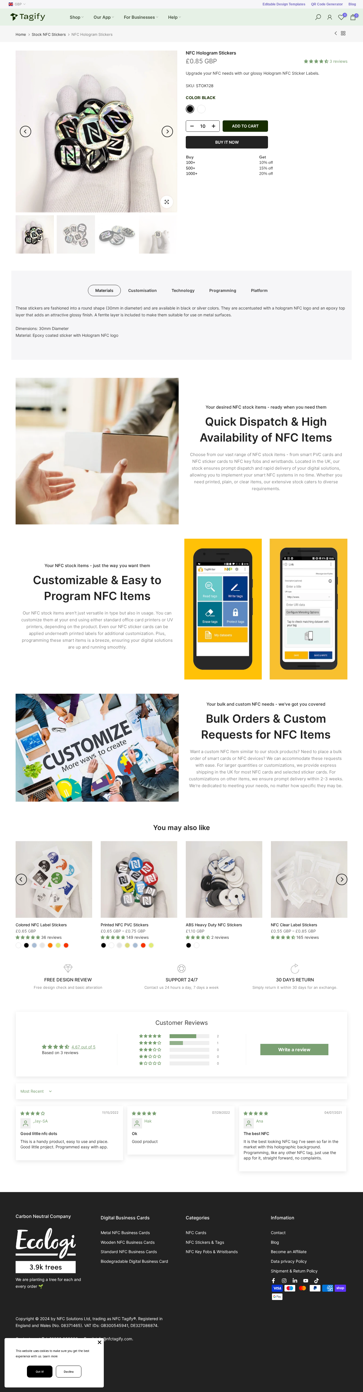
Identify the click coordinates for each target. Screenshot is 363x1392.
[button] (317, 61)
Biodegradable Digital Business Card (134, 1261)
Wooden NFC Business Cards (128, 1242)
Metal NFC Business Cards (125, 1232)
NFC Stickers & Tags (205, 1242)
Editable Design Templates (284, 4)
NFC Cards (196, 1232)
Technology (183, 290)
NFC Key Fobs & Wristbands (212, 1251)
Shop (75, 17)
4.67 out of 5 (83, 1046)
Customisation (142, 290)
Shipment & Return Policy (294, 1270)
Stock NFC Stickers (49, 34)
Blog (352, 4)
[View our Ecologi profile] (46, 1250)
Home (21, 34)
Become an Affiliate (289, 1251)
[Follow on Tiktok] (316, 1280)
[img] (32, 1113)
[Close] (99, 1342)
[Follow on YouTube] (305, 1280)
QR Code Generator (327, 4)
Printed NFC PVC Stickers (125, 924)
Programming (222, 290)
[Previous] (25, 131)
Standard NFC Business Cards (129, 1251)
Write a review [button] (294, 1049)
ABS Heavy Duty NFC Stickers (214, 924)
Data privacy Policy (289, 1261)
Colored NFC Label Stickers (41, 924)
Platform (259, 290)
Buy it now (227, 142)
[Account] (329, 17)
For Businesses (139, 17)
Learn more (50, 1356)
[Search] (318, 17)
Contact (278, 1232)
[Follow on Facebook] (273, 1280)
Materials (104, 290)
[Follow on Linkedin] (294, 1280)
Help (173, 17)
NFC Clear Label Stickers (294, 924)
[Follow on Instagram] (284, 1280)
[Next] (167, 131)
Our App (102, 17)
